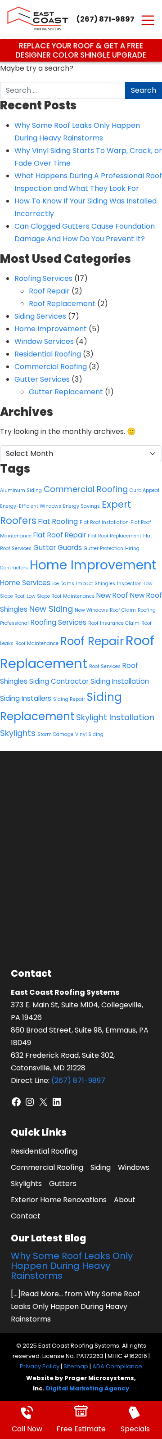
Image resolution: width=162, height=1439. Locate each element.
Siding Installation (119, 681)
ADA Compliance (117, 1366)
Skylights (18, 733)
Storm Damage (55, 734)
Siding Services (40, 316)
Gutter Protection (103, 548)
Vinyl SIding (89, 734)
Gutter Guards (57, 547)
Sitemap (75, 1366)
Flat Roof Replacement (114, 535)
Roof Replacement (62, 303)
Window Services (44, 341)
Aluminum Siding (21, 490)
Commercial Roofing (50, 366)
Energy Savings (81, 506)
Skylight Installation (115, 717)
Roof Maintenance (36, 643)
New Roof (112, 595)
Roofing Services (43, 278)
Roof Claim (123, 610)
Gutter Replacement (66, 392)
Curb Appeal (144, 490)
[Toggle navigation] (148, 19)
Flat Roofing (58, 521)
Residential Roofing (47, 354)
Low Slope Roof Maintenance (60, 596)
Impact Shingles (95, 583)
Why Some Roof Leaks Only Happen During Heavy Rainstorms (72, 1266)
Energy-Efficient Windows (30, 506)
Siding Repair (69, 699)
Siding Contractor (59, 681)
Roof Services (105, 666)
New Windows (91, 610)
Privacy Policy (39, 1366)
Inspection (129, 583)
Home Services (25, 582)
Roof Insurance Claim (114, 623)
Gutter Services (42, 379)
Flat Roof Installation (104, 522)
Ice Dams (63, 583)
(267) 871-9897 (105, 19)
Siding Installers (25, 698)
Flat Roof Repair (59, 535)
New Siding (51, 608)
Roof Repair (49, 291)
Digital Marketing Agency (87, 1388)
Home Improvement (50, 329)
